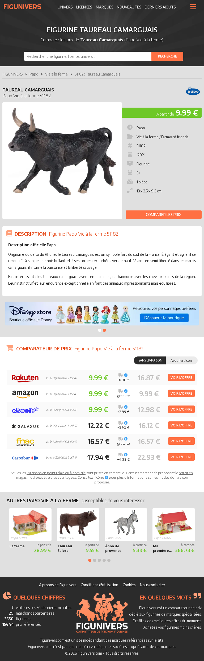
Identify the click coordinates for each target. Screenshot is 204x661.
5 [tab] (108, 560)
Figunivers (24, 6)
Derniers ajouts (160, 7)
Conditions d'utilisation (99, 585)
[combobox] (103, 56)
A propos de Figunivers (57, 585)
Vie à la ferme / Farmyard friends (162, 137)
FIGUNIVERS (12, 74)
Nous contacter (152, 585)
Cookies (129, 585)
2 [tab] (104, 330)
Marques (104, 7)
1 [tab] (99, 330)
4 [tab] (104, 560)
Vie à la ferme (56, 74)
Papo (33, 74)
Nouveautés (129, 7)
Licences (84, 7)
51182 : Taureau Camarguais (97, 74)
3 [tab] (99, 560)
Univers (65, 7)
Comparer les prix (163, 214)
